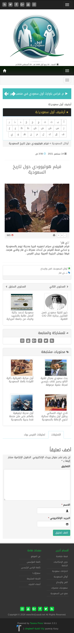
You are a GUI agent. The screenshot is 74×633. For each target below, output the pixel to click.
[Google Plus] (23, 4)
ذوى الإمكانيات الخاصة (61, 564)
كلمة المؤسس (33, 562)
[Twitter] (11, 4)
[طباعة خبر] (54, 235)
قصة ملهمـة (62, 556)
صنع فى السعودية (59, 593)
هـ (24, 134)
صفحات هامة (34, 550)
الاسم (65, 505)
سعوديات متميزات (59, 588)
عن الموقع (35, 556)
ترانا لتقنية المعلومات (34, 628)
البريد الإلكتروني (59, 518)
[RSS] (5, 4)
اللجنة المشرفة (33, 579)
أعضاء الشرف (34, 584)
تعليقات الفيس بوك (34, 434)
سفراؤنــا (36, 573)
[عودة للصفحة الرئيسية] (37, 36)
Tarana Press (36, 623)
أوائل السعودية (60, 143)
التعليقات (56, 434)
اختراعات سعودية (60, 571)
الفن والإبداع (46, 269)
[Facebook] (17, 4)
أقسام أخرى (62, 550)
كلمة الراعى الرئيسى (30, 568)
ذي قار (62, 273)
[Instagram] (34, 4)
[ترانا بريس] (19, 628)
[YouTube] (29, 4)
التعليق (65, 466)
